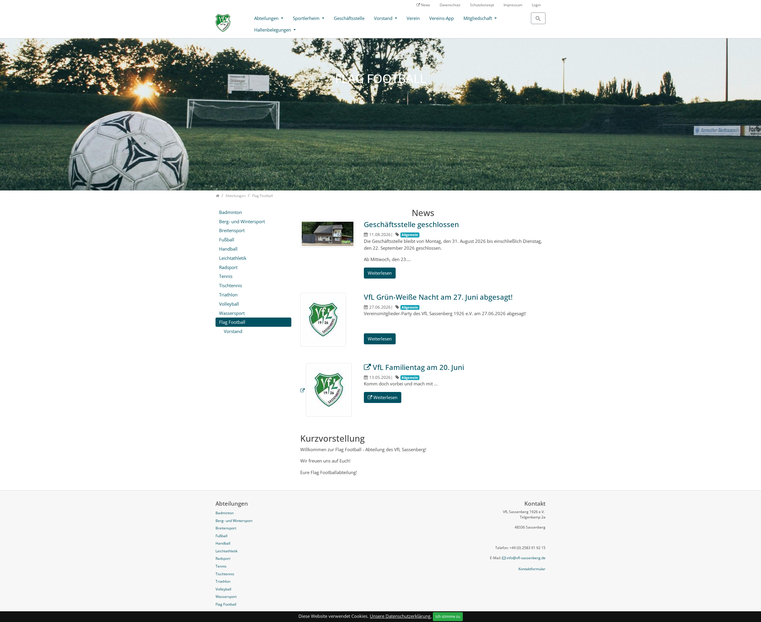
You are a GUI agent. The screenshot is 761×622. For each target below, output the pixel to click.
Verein (413, 18)
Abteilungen (267, 18)
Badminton (230, 212)
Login (536, 4)
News (425, 4)
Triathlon (228, 295)
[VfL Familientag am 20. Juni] (326, 390)
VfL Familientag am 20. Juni (418, 367)
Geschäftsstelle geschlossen (411, 224)
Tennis (225, 276)
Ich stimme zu (447, 616)
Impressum (513, 4)
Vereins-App (441, 18)
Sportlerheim (307, 18)
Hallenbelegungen (273, 30)
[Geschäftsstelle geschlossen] (327, 234)
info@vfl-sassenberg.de (526, 557)
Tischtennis (230, 285)
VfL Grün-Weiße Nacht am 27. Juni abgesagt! (438, 297)
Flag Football (232, 322)
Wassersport (232, 313)
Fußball (226, 240)
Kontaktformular (531, 568)
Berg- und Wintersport (242, 221)
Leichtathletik (232, 258)
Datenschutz (450, 4)
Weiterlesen (380, 273)
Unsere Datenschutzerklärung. (401, 616)
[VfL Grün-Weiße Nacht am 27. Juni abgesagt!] (323, 320)
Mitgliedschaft (478, 18)
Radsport (228, 267)
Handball (228, 249)
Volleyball (229, 304)
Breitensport (232, 230)
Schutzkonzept (482, 4)
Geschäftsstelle (349, 18)
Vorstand (384, 18)
